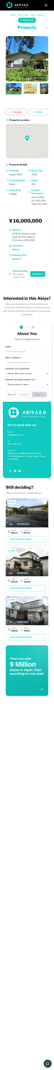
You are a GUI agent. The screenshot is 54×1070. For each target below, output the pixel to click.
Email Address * (13, 358)
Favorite (17, 112)
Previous (24, 394)
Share (39, 112)
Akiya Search (23, 15)
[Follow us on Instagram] (10, 471)
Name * (8, 347)
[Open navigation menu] (46, 5)
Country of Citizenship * (18, 369)
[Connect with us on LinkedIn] (15, 471)
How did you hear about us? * (20, 380)
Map (32, 15)
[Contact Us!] (48, 1064)
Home (13, 15)
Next (37, 394)
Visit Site (36, 274)
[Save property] (44, 502)
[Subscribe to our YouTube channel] (19, 471)
